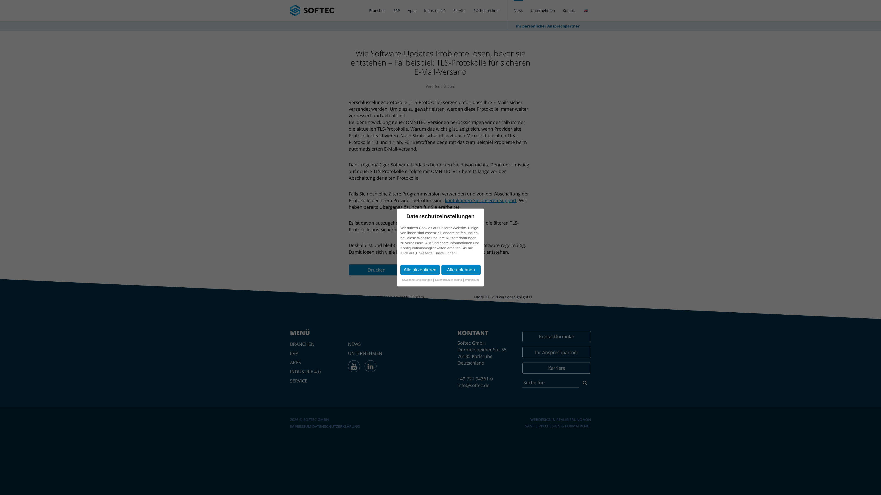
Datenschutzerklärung (449, 280)
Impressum (472, 279)
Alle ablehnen (461, 269)
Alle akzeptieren (420, 269)
